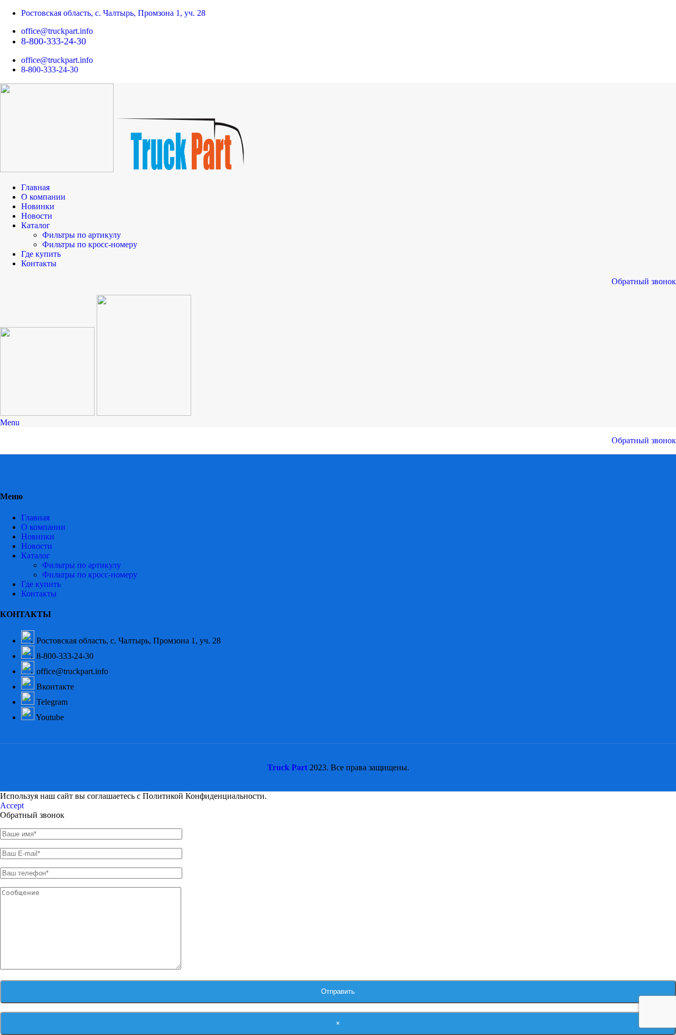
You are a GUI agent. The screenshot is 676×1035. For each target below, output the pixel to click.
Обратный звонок (644, 281)
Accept (12, 805)
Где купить (41, 584)
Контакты (39, 593)
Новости (36, 546)
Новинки (37, 536)
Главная (35, 517)
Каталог (35, 555)
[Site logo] (58, 169)
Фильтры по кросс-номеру (89, 244)
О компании (43, 527)
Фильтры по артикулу (81, 234)
